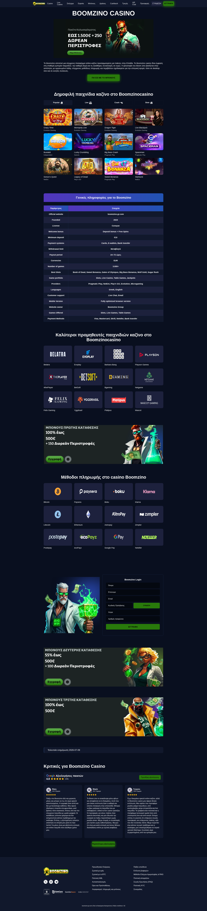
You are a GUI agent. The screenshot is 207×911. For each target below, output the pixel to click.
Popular (56, 102)
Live (86, 102)
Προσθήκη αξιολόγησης (150, 777)
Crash (116, 102)
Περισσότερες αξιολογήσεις (103, 844)
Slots (147, 102)
